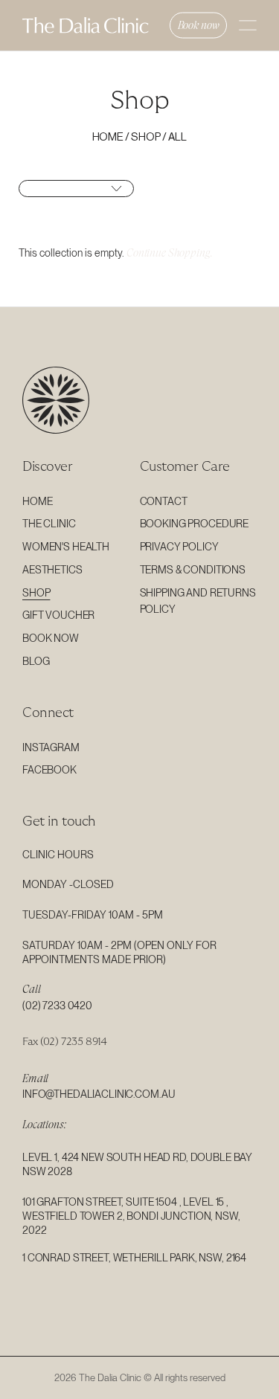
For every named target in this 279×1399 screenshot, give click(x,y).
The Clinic (49, 524)
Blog (35, 661)
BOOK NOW (50, 638)
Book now (198, 25)
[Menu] (247, 25)
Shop (146, 137)
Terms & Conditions (193, 570)
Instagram (51, 747)
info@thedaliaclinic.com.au (98, 1094)
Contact (163, 501)
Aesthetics (52, 570)
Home (108, 137)
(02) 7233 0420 (57, 1006)
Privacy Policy (179, 547)
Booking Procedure (194, 524)
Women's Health (65, 547)
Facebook (49, 770)
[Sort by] (76, 188)
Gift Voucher (58, 615)
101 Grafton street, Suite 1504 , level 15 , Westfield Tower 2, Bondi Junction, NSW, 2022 (131, 1216)
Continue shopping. (169, 253)
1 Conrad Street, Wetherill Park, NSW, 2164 (134, 1258)
